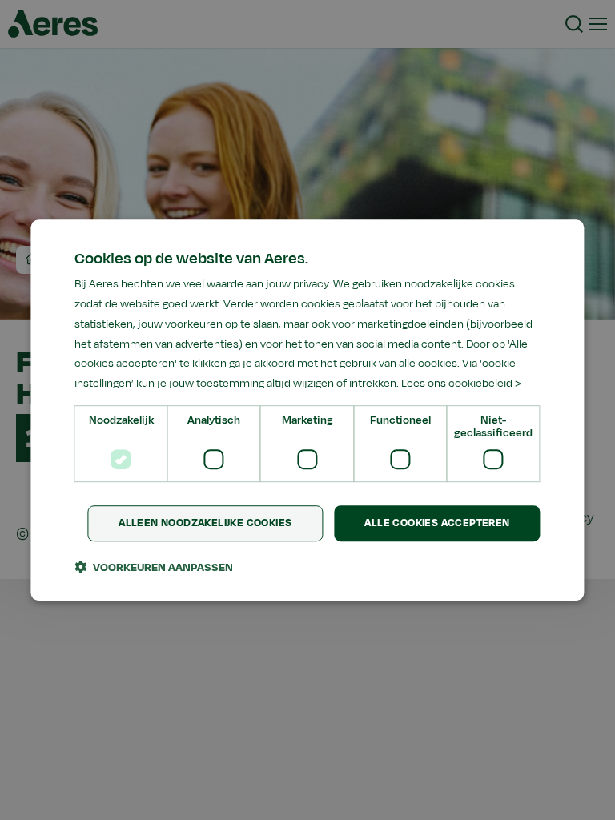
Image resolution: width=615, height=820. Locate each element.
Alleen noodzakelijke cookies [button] (205, 523)
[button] (153, 567)
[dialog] (307, 410)
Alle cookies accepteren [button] (436, 523)
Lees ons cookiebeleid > (461, 383)
